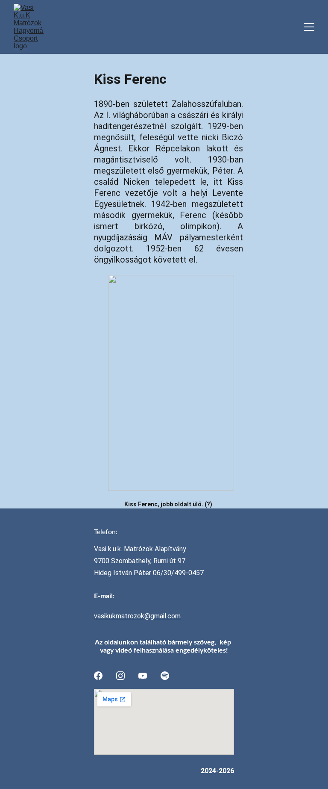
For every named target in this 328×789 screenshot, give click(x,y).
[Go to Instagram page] (120, 675)
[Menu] (309, 27)
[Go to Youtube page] (142, 675)
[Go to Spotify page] (165, 675)
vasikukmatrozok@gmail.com (137, 616)
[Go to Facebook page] (98, 675)
